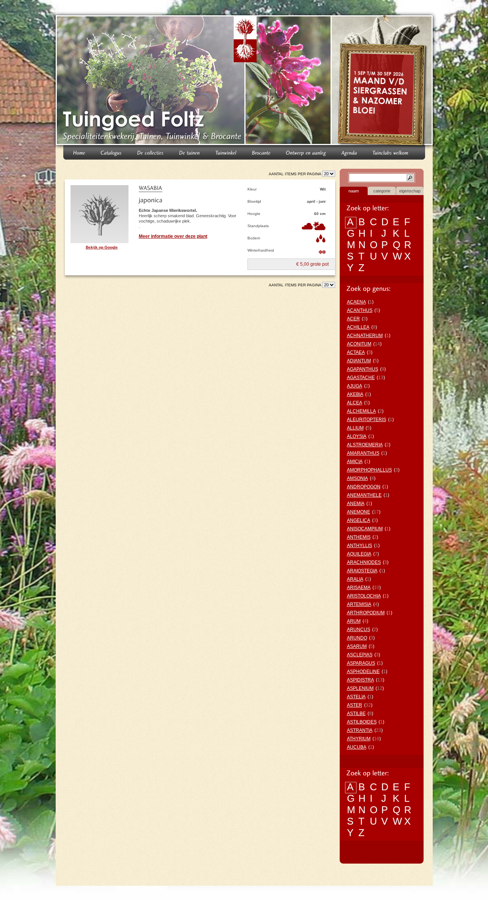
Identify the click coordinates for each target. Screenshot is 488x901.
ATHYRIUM (359, 738)
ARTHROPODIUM (366, 612)
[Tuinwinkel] (226, 152)
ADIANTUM (359, 360)
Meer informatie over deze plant (173, 236)
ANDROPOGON (363, 486)
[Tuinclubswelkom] (390, 152)
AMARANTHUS (363, 453)
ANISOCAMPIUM (365, 528)
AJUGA (354, 386)
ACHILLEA (358, 327)
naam (353, 191)
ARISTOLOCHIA (364, 596)
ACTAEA (356, 352)
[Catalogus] (111, 152)
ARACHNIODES (364, 562)
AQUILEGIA (359, 554)
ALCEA (354, 402)
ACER (353, 318)
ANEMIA (355, 503)
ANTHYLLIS (359, 545)
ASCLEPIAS (359, 654)
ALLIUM (355, 428)
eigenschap (410, 191)
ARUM (354, 621)
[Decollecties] (151, 152)
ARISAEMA (359, 587)
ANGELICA (358, 520)
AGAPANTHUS (362, 369)
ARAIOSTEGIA (362, 570)
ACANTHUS (359, 310)
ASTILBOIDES (362, 722)
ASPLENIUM (360, 688)
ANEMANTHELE (364, 495)
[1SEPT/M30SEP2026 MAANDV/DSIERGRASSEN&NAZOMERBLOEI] (383, 81)
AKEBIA (355, 394)
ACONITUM (359, 344)
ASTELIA (356, 696)
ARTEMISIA (359, 604)
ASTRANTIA (359, 730)
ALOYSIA (356, 436)
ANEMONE (358, 512)
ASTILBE (356, 713)
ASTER (354, 705)
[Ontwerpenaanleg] (306, 152)
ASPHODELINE (363, 671)
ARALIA (355, 579)
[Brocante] (261, 152)
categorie (381, 191)
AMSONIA (357, 478)
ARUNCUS (358, 629)
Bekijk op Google (102, 247)
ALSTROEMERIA (365, 444)
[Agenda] (349, 152)
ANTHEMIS (359, 537)
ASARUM (357, 646)
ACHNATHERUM (365, 335)
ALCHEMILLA (361, 411)
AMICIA (355, 461)
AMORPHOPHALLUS (369, 470)
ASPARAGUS (361, 663)
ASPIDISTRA (360, 680)
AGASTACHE (361, 377)
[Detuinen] (190, 152)
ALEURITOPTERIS (366, 419)
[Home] (79, 152)
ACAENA (356, 302)
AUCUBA (356, 747)
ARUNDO (357, 638)
